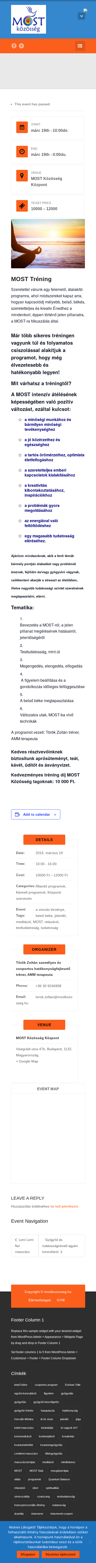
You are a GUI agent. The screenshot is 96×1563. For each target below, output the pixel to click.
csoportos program (46, 1384)
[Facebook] (14, 46)
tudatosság (49, 928)
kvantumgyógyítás (51, 1444)
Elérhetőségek (40, 1300)
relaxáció (52, 922)
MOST (38, 922)
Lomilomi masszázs (26, 1453)
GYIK (61, 1300)
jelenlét (60, 916)
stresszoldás (22, 1496)
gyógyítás (20, 1401)
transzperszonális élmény (29, 1505)
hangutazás (48, 1410)
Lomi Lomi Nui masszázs (24, 1245)
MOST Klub (36, 1470)
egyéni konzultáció (25, 1393)
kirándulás (47, 1427)
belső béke (44, 916)
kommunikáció (23, 1436)
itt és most (47, 1419)
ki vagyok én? (69, 1427)
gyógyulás (67, 1393)
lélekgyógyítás (54, 1453)
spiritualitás (52, 1487)
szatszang (43, 1496)
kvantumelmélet (23, 1444)
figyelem (49, 1393)
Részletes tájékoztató (61, 1554)
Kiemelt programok (31, 892)
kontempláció (47, 1436)
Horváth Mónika (23, 1419)
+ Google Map (27, 1061)
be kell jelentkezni (64, 1206)
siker (35, 1487)
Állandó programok (50, 886)
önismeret (37, 1513)
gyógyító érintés (23, 1410)
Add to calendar (36, 814)
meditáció (23, 922)
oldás (17, 1479)
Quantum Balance (59, 1479)
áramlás (19, 1513)
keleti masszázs (24, 1427)
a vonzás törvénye (50, 909)
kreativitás (68, 1436)
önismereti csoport (61, 1513)
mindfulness (68, 1462)
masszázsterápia (24, 1462)
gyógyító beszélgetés (46, 1401)
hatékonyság (70, 1410)
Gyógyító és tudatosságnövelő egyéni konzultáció (60, 1245)
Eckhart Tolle (72, 1384)
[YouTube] (21, 46)
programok (34, 1479)
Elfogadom (28, 1554)
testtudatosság (27, 928)
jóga (78, 1419)
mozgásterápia (59, 1470)
